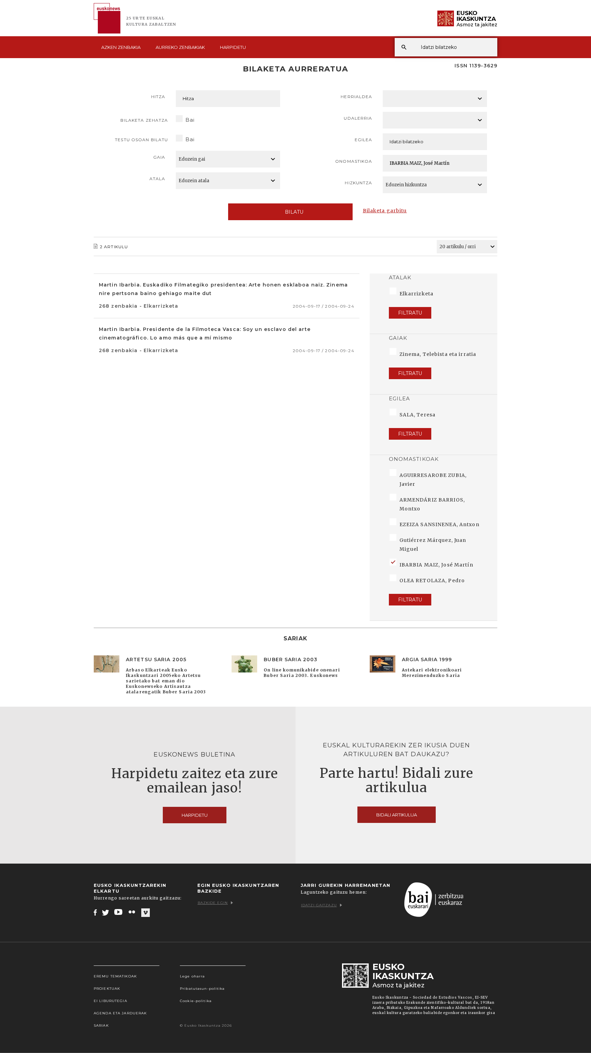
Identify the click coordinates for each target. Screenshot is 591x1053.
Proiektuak (107, 988)
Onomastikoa (353, 161)
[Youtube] (118, 912)
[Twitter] (105, 912)
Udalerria (358, 118)
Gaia (159, 157)
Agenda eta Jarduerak (120, 1013)
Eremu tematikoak (115, 976)
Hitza (158, 96)
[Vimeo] (145, 912)
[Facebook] (95, 912)
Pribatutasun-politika (202, 988)
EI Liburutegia (110, 1001)
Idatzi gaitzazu (319, 905)
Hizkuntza (358, 182)
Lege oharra (192, 976)
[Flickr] (132, 912)
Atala (157, 178)
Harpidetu (233, 47)
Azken (121, 47)
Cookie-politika (196, 1001)
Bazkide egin (213, 903)
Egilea (363, 139)
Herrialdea (356, 96)
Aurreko (180, 47)
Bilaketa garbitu (385, 211)
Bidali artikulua (396, 814)
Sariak (101, 1025)
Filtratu (410, 313)
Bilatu (294, 212)
